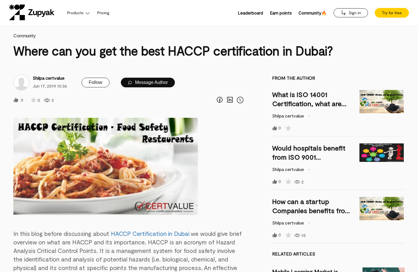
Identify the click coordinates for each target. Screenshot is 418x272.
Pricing (103, 12)
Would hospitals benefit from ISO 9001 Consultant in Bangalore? (310, 157)
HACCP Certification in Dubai (150, 233)
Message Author (151, 82)
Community (24, 35)
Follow (95, 82)
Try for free (392, 13)
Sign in (354, 12)
